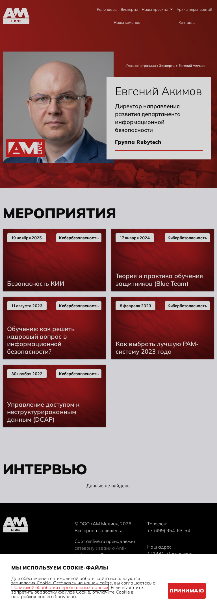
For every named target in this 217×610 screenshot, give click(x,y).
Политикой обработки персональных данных (59, 587)
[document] (108, 305)
